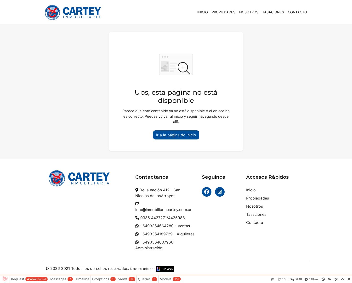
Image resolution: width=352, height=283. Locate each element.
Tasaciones (273, 12)
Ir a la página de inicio (176, 135)
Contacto (297, 12)
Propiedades (223, 12)
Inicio (202, 12)
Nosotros (248, 12)
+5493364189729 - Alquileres (166, 234)
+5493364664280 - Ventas (164, 225)
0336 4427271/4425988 (162, 217)
